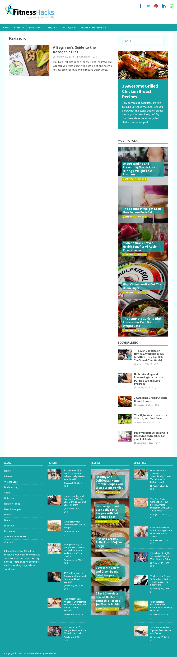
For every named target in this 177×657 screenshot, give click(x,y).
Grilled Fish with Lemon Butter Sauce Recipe (74, 524)
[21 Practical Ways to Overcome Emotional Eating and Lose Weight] (54, 580)
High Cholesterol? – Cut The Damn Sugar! (142, 286)
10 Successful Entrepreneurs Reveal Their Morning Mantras (161, 606)
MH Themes (50, 653)
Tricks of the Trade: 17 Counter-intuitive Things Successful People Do (160, 580)
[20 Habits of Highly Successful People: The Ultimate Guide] (141, 560)
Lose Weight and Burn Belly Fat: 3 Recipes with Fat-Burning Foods (107, 511)
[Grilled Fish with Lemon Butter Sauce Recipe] (54, 529)
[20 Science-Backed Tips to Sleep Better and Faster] (141, 634)
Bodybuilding (128, 342)
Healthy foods (12, 503)
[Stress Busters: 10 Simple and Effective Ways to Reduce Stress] (141, 535)
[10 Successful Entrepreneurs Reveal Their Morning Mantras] (141, 609)
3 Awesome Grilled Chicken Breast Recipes (150, 399)
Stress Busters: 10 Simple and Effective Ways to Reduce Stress (161, 532)
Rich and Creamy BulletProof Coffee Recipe (109, 542)
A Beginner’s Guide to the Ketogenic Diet (74, 50)
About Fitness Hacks (92, 27)
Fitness (18, 27)
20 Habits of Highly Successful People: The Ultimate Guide (160, 556)
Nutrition (34, 27)
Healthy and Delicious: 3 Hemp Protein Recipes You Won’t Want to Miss (109, 482)
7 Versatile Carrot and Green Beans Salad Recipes (108, 571)
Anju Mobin (85, 56)
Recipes (95, 463)
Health (51, 27)
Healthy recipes (12, 509)
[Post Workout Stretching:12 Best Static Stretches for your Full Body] (125, 439)
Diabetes (9, 520)
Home (5, 27)
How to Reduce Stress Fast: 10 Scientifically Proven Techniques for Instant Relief (160, 476)
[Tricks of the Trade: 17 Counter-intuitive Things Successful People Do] (141, 583)
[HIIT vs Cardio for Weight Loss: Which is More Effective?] (54, 634)
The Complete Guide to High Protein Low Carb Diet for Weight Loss (142, 322)
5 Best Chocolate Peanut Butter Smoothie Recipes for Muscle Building (109, 598)
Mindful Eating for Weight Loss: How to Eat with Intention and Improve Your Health (74, 550)
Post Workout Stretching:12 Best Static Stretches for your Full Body (151, 436)
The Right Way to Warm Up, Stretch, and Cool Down (150, 417)
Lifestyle (9, 525)
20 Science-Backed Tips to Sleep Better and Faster (161, 630)
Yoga (7, 492)
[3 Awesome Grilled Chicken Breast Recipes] (143, 65)
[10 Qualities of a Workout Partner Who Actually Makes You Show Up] (54, 477)
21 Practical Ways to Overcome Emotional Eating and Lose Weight (75, 577)
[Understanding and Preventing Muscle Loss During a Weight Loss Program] (125, 381)
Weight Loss (11, 482)
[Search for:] (143, 41)
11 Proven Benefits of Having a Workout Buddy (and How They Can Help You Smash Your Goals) (149, 355)
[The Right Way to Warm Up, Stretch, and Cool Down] (125, 422)
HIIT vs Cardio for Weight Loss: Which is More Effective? (75, 630)
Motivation (69, 27)
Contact (8, 542)
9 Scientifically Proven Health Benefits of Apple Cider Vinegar (140, 246)
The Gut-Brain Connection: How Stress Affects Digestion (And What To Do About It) (161, 505)
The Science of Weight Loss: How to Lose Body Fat (142, 211)
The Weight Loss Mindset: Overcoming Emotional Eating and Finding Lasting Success (75, 604)
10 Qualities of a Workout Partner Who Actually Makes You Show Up (74, 475)
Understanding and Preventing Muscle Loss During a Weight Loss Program (139, 169)
